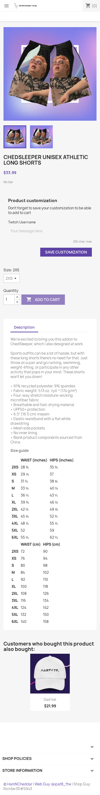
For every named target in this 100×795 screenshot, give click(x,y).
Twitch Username (22, 222)
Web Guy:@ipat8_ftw (53, 784)
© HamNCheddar (17, 784)
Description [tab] (24, 327)
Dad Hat (50, 699)
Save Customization (66, 252)
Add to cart (43, 299)
